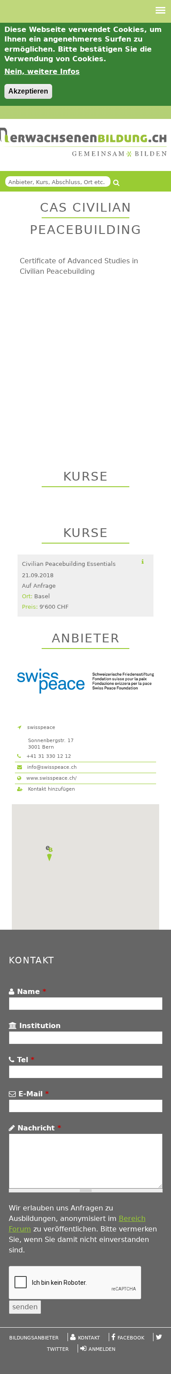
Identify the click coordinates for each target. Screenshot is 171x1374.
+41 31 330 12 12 (48, 756)
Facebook (131, 1338)
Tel (24, 1060)
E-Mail (32, 1094)
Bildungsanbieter (34, 1338)
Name (30, 991)
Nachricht (38, 1128)
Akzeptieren (28, 91)
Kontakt (89, 1338)
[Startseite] (83, 142)
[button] (49, 853)
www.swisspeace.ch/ (51, 778)
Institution (39, 1026)
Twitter (58, 1349)
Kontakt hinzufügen (50, 789)
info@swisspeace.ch (51, 767)
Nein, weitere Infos (42, 71)
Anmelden (102, 1349)
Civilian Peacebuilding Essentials (69, 564)
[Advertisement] (85, 364)
